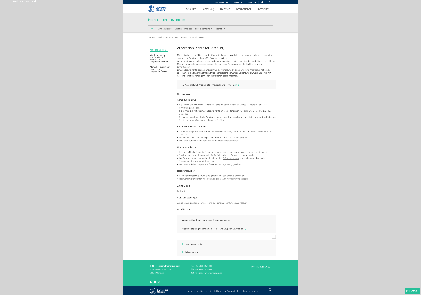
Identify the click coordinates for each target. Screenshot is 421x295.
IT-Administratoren (231, 158)
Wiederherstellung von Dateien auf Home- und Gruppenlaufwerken (159, 58)
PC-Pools (244, 110)
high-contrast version (262, 2)
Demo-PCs (257, 110)
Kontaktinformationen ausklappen (270, 290)
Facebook (151, 282)
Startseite (151, 37)
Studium (191, 9)
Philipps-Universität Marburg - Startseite (161, 8)
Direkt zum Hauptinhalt (25, 1)
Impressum (193, 291)
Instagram (159, 282)
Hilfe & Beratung (202, 28)
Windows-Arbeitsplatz (250, 69)
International (243, 9)
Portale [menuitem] (238, 2)
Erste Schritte (164, 28)
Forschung (208, 9)
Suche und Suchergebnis (269, 2)
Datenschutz (206, 291)
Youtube (154, 282)
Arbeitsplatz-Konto (159, 49)
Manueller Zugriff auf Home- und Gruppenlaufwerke (159, 69)
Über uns (219, 28)
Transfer (225, 9)
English (252, 2)
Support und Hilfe (193, 244)
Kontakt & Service (260, 267)
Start (209, 2)
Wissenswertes (192, 251)
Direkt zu (188, 28)
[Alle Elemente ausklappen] (274, 237)
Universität (262, 9)
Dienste (178, 28)
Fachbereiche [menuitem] (221, 2)
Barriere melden (250, 291)
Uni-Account (206, 203)
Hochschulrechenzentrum (152, 29)
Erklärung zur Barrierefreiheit (227, 291)
